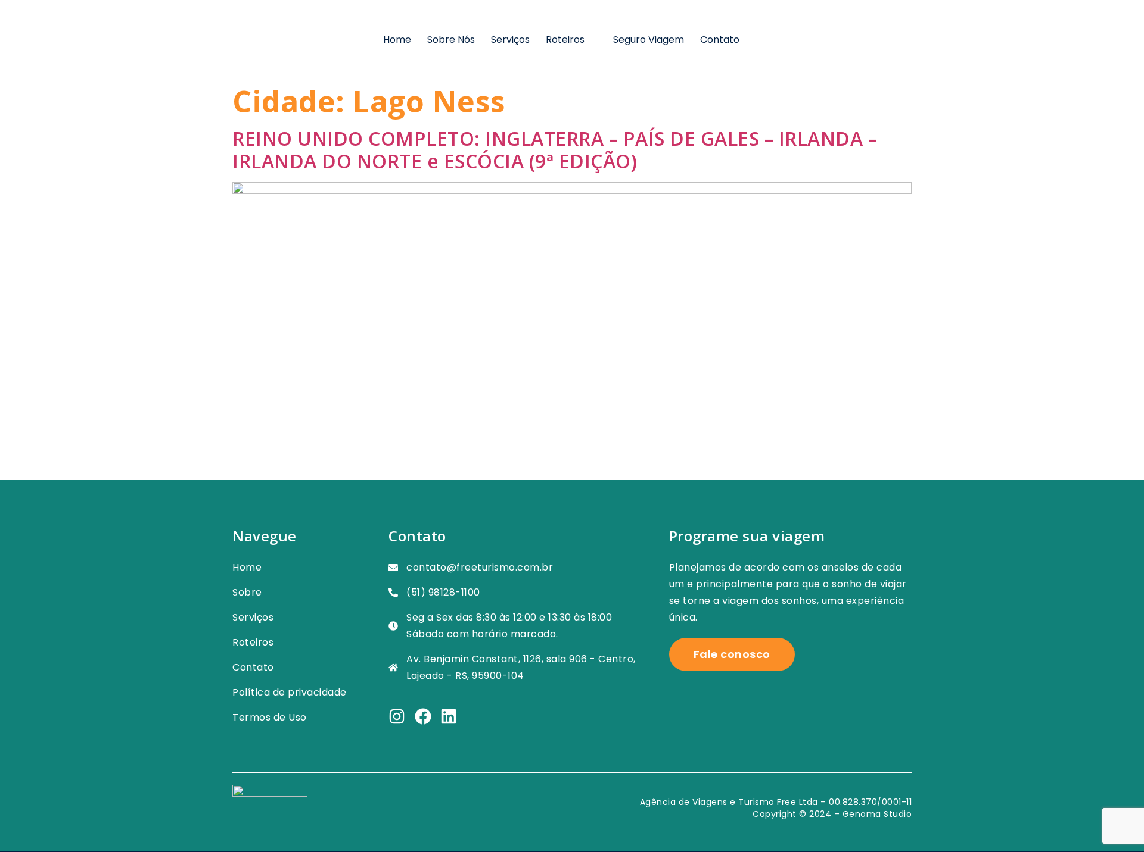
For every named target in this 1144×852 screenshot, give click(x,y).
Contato (719, 39)
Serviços (510, 39)
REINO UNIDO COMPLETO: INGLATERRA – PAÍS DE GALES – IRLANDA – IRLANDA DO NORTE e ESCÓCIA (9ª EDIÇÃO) (554, 150)
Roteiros (565, 39)
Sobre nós (451, 39)
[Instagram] (396, 716)
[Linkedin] (448, 716)
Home (397, 39)
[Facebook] (423, 716)
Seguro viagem (648, 39)
